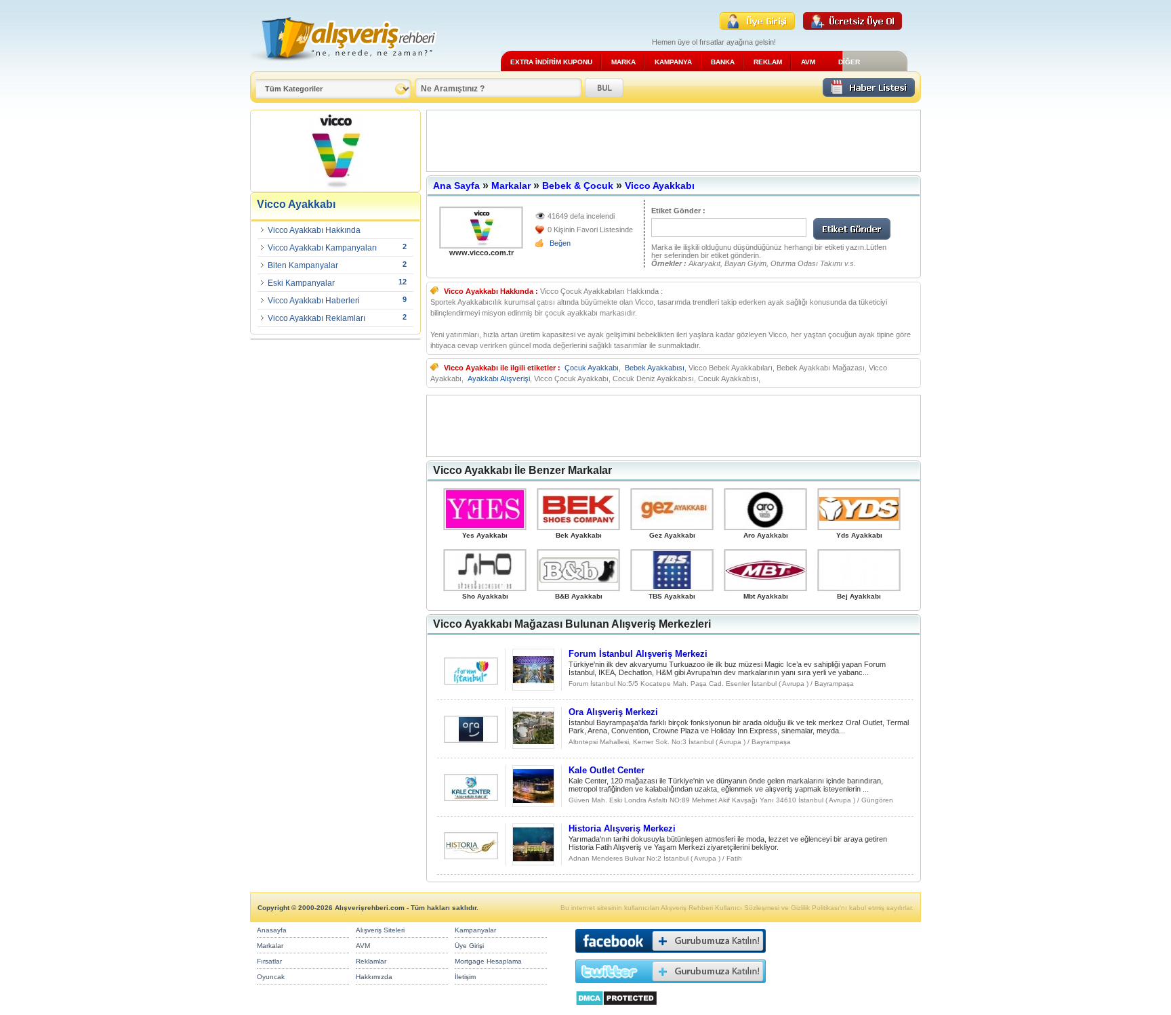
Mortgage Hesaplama (488, 961)
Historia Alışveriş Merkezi (622, 828)
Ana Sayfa (456, 185)
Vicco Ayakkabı (660, 185)
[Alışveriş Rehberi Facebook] (670, 956)
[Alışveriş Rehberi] (344, 66)
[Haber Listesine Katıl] (869, 93)
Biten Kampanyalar (303, 265)
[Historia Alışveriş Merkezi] (471, 855)
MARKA (623, 62)
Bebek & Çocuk (577, 185)
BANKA (723, 62)
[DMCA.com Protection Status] (616, 1009)
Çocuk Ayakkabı (591, 368)
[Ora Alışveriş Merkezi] (471, 739)
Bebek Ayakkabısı (654, 368)
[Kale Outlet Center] (471, 797)
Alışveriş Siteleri (380, 930)
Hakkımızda (374, 976)
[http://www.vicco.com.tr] (481, 228)
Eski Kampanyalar (301, 283)
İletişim (465, 976)
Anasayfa (272, 930)
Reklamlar (371, 961)
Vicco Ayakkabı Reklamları (316, 318)
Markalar (511, 185)
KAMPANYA (673, 62)
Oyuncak (271, 976)
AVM (808, 62)
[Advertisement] (673, 140)
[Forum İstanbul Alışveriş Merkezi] (471, 681)
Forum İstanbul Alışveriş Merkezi (638, 654)
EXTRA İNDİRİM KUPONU (551, 62)
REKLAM (768, 62)
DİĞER (849, 62)
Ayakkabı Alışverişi (499, 378)
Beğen (560, 243)
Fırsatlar (269, 961)
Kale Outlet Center (606, 770)
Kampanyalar (475, 930)
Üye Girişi (469, 945)
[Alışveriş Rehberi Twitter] (670, 986)
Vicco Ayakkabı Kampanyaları (322, 248)
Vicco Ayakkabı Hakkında (314, 230)
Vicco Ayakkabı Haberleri (314, 300)
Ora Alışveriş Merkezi (613, 712)
